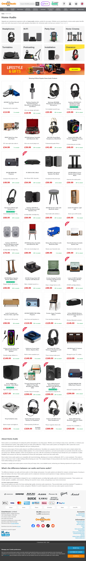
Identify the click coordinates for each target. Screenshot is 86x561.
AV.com (18, 526)
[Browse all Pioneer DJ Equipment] (54, 494)
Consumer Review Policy (79, 533)
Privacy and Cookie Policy (79, 531)
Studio (62, 507)
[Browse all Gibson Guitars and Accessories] (65, 494)
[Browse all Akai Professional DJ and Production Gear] (31, 494)
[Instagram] (38, 527)
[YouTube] (43, 527)
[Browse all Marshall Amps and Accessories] (76, 494)
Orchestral (49, 507)
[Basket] (76, 4)
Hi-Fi (26, 29)
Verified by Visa (69, 503)
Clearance (70, 47)
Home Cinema (72, 29)
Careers (83, 525)
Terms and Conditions (80, 528)
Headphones (8, 29)
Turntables (7, 47)
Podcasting (29, 47)
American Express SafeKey (78, 503)
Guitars (11, 507)
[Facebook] (33, 527)
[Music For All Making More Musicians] (5, 534)
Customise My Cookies (76, 552)
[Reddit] (53, 527)
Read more (63, 23)
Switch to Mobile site (80, 537)
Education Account (80, 515)
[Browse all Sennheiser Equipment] (9, 494)
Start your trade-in (81, 524)
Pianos (36, 507)
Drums (23, 507)
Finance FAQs (81, 530)
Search (37, 4)
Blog (84, 527)
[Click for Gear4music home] (9, 3)
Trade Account (81, 513)
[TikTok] (48, 527)
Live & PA (75, 507)
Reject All (76, 548)
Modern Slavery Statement (79, 536)
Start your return (81, 522)
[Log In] (70, 4)
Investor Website (15, 523)
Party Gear (50, 29)
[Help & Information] (64, 4)
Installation (50, 47)
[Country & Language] (82, 4)
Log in (83, 516)
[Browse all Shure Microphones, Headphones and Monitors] (20, 494)
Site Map (83, 534)
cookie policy (6, 555)
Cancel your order (80, 521)
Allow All (76, 556)
